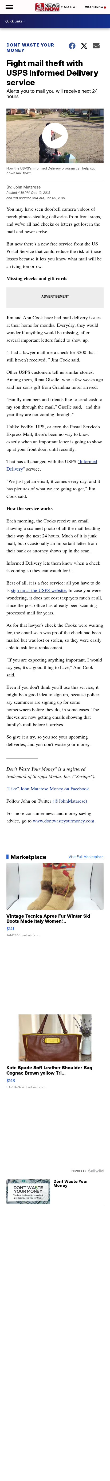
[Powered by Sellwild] (96, 1171)
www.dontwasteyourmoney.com (63, 820)
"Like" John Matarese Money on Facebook (47, 788)
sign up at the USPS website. (39, 590)
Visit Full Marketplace (86, 857)
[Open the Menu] (9, 7)
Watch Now (94, 7)
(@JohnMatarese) (70, 801)
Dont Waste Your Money (30, 47)
